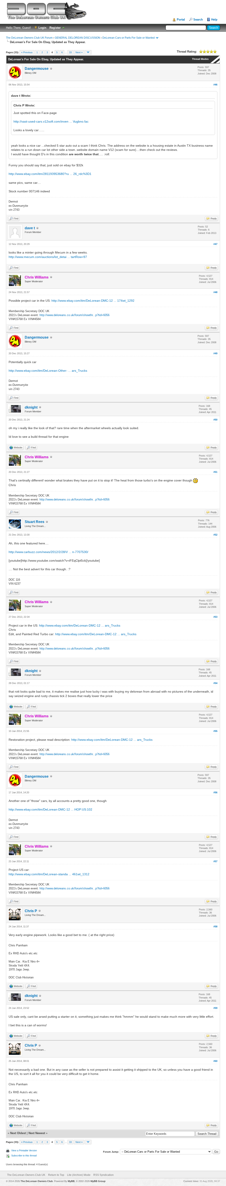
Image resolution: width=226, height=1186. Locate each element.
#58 (215, 926)
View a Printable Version (24, 1150)
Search (198, 19)
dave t (30, 228)
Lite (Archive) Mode (78, 1175)
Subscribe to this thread (24, 1155)
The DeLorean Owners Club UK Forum (29, 37)
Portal (181, 19)
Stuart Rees (34, 522)
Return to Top (56, 1175)
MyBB (71, 1181)
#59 (215, 1008)
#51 (215, 472)
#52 (215, 534)
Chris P (31, 911)
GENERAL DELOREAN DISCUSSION (77, 37)
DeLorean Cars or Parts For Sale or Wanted (128, 37)
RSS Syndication (103, 1175)
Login (42, 27)
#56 (215, 792)
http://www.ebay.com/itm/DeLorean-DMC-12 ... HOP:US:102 (50, 809)
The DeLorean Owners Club (37, 1181)
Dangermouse (37, 68)
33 (70, 52)
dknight (31, 407)
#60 (215, 1061)
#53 (215, 617)
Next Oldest (18, 1133)
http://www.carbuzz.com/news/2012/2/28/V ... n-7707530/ (48, 552)
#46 (215, 84)
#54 (215, 683)
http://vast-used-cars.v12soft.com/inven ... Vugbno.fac (51, 121)
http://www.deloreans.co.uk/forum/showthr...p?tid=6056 (74, 315)
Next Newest (36, 1133)
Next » (79, 52)
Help (214, 19)
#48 (215, 292)
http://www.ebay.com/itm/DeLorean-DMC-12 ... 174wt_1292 (92, 300)
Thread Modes (200, 59)
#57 (215, 861)
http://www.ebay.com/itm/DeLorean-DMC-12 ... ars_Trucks (79, 625)
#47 (215, 244)
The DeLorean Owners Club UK (26, 1175)
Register (55, 27)
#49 (215, 353)
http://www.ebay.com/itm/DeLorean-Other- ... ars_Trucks (48, 370)
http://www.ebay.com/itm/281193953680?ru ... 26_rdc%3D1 (50, 174)
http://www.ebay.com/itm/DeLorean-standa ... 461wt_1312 (49, 874)
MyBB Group (97, 1181)
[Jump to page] (88, 52)
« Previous (27, 52)
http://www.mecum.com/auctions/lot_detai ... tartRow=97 (48, 257)
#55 (215, 731)
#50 (215, 419)
